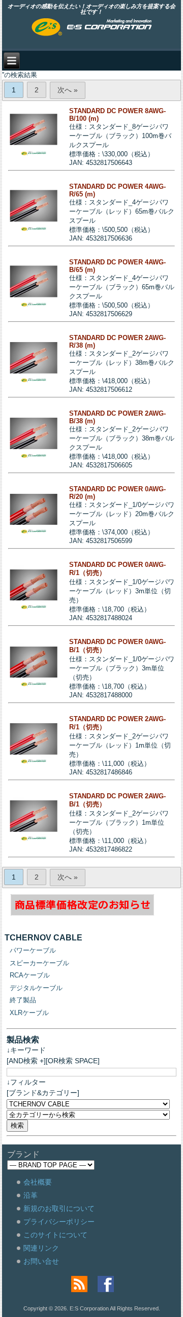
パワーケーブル (33, 950)
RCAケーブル (30, 975)
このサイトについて (55, 1235)
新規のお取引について (59, 1208)
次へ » (67, 90)
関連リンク (41, 1248)
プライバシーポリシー (59, 1222)
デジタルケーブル (36, 988)
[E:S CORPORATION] (92, 28)
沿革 (30, 1195)
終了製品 (23, 1000)
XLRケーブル (29, 1013)
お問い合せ (41, 1261)
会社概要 (37, 1182)
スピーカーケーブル (39, 963)
